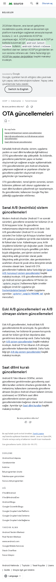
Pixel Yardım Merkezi (11, 536)
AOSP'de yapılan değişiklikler (17, 56)
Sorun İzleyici (8, 555)
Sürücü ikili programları (12, 481)
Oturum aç (47, 3)
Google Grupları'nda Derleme (15, 515)
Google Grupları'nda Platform (15, 511)
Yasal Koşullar (38, 565)
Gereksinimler (8, 462)
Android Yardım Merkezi (13, 532)
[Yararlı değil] (32, 107)
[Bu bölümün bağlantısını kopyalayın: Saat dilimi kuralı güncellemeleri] (29, 372)
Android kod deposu (11, 458)
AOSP (4, 101)
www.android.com (10, 541)
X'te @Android (9, 493)
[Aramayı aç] (31, 3)
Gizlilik (7, 570)
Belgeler (7, 12)
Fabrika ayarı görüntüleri (13, 476)
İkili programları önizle (12, 471)
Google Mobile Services (13, 546)
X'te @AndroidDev (10, 497)
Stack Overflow (9, 550)
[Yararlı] (27, 107)
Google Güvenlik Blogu (12, 506)
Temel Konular (31, 101)
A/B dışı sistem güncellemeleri (26, 352)
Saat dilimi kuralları (32, 405)
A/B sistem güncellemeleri (19, 341)
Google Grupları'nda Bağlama (16, 520)
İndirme (5, 467)
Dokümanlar (16, 101)
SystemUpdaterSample (14, 290)
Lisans (51, 565)
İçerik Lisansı (38, 433)
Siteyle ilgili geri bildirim (23, 570)
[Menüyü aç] (4, 3)
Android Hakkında (10, 565)
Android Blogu (8, 502)
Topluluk (26, 565)
